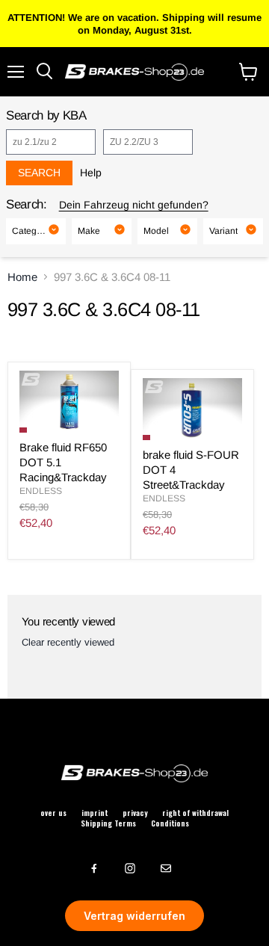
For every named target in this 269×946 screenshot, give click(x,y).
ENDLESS (40, 491)
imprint (94, 813)
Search (39, 173)
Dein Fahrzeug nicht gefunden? (133, 205)
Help (91, 173)
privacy (135, 813)
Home (22, 276)
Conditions (170, 823)
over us (53, 813)
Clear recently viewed (68, 642)
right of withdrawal (195, 813)
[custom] (94, 868)
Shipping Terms (108, 823)
